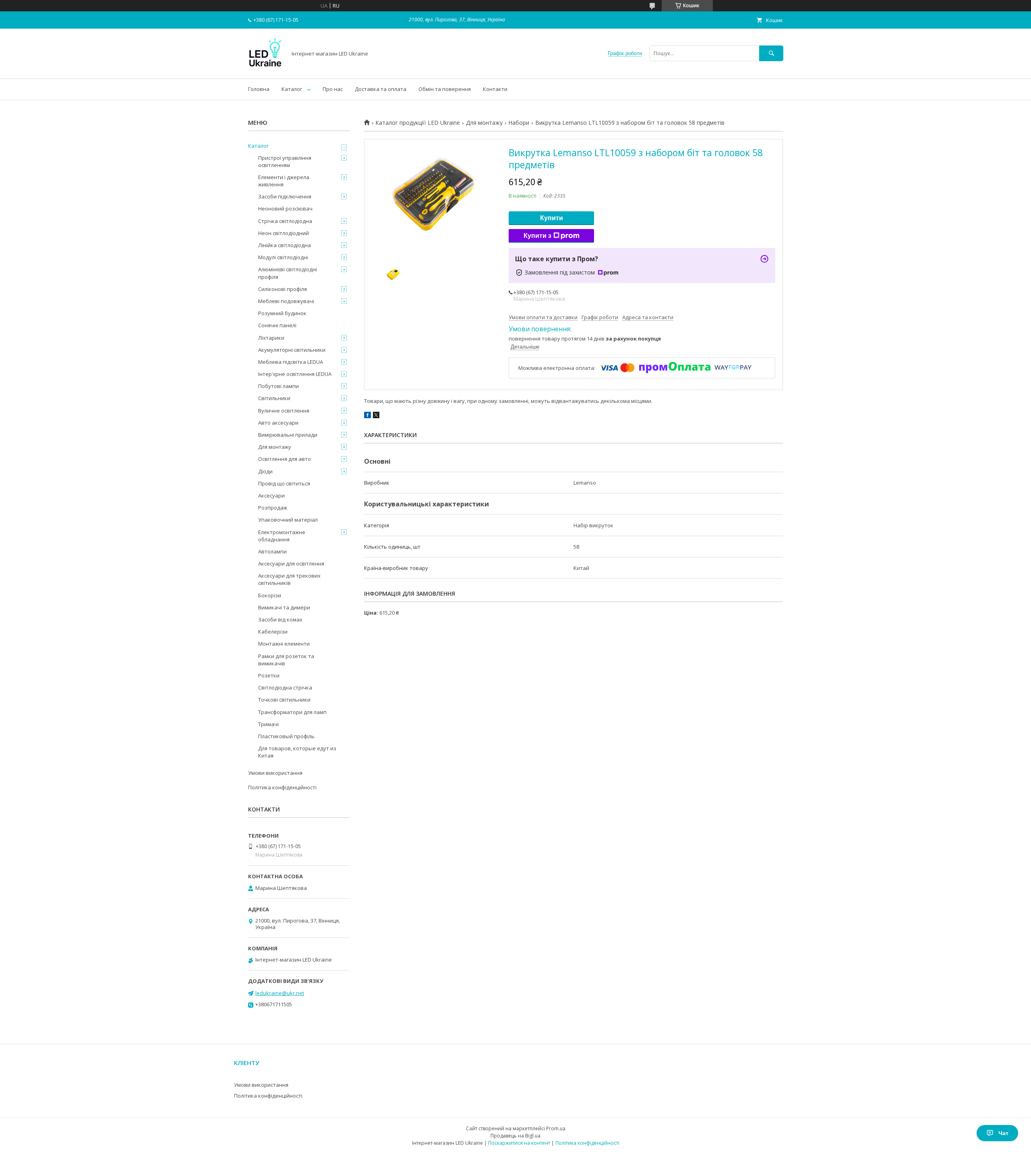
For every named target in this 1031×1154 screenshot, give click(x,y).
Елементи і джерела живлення (283, 180)
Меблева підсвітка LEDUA (290, 361)
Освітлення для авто (284, 458)
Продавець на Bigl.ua (515, 1135)
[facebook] (367, 416)
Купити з (537, 235)
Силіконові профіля (282, 289)
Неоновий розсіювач (285, 208)
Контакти (495, 89)
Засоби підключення (284, 196)
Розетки (268, 675)
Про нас (333, 89)
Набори (518, 123)
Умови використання (275, 772)
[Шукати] (771, 53)
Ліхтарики (271, 337)
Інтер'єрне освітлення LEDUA (294, 374)
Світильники (274, 398)
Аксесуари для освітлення (291, 563)
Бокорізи (269, 595)
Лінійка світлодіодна (284, 245)
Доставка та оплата (380, 89)
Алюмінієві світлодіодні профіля (287, 273)
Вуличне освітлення (283, 410)
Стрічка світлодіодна (285, 221)
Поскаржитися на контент (519, 1143)
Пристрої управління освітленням (284, 161)
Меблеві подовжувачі (286, 301)
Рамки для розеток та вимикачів (286, 659)
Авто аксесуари (278, 422)
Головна (258, 89)
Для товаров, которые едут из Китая (297, 752)
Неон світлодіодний (283, 233)
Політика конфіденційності (282, 787)
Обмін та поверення (444, 89)
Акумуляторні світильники (291, 349)
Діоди (265, 471)
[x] (376, 416)
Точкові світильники (284, 699)
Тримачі (268, 724)
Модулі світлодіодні (283, 257)
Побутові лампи (278, 386)
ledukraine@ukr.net (279, 993)
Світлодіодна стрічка (285, 687)
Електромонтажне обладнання (281, 535)
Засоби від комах (280, 619)
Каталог (292, 89)
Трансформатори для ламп (292, 712)
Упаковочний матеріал (288, 519)
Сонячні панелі (277, 325)
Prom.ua (555, 1128)
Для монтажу (484, 123)
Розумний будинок (282, 313)
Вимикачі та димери (284, 607)
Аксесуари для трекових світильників (289, 579)
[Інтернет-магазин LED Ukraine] (265, 68)
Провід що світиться (284, 483)
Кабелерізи (273, 631)
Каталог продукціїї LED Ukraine (417, 123)
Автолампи (272, 551)
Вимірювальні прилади (287, 434)
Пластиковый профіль (286, 736)
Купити (551, 218)
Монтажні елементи (284, 643)
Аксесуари (271, 495)
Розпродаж (272, 507)
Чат (1003, 1133)
